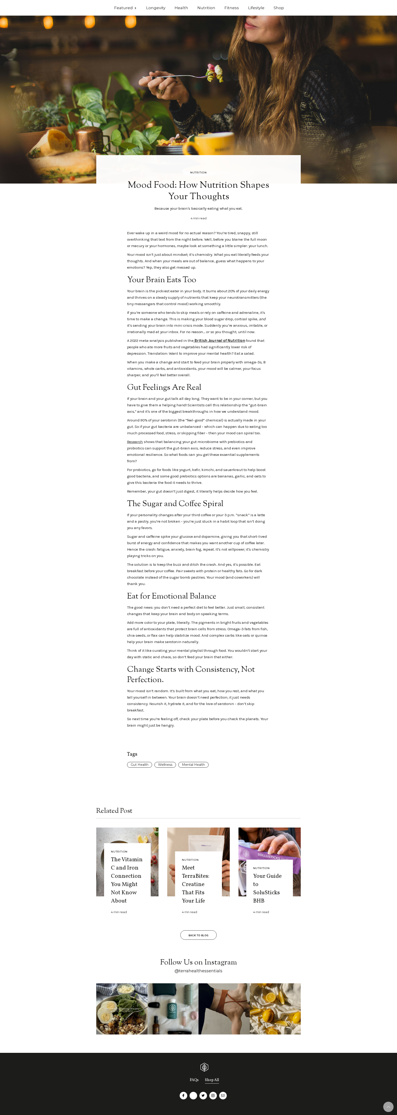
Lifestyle (256, 8)
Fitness (231, 8)
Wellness (165, 765)
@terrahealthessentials (198, 970)
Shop (279, 8)
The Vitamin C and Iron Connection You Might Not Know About (127, 880)
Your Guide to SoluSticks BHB (267, 888)
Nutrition (206, 8)
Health (181, 8)
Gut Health (139, 765)
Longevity (155, 8)
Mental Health (193, 765)
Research (135, 441)
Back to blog (199, 935)
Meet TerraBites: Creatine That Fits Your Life (195, 884)
